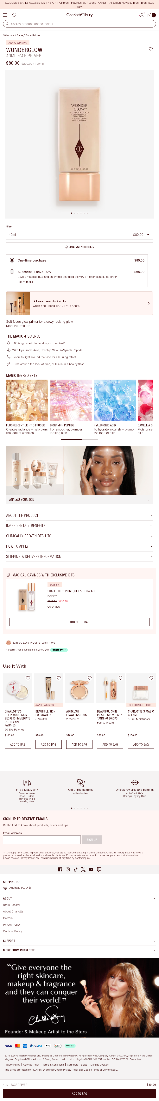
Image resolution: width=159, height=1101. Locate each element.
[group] (27, 407)
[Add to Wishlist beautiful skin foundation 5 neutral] (59, 678)
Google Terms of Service (97, 1069)
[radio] (12, 260)
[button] (7, 23)
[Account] (142, 14)
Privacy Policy (27, 858)
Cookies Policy (12, 931)
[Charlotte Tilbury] (80, 15)
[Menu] (5, 15)
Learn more (25, 281)
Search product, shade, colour (32, 24)
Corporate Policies (77, 1064)
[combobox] (79, 234)
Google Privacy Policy (66, 1069)
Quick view (54, 606)
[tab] (71, 213)
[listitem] (79, 144)
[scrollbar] (79, 439)
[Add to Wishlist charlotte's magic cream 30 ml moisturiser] (151, 678)
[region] (79, 601)
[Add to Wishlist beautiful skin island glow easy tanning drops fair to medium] (120, 678)
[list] (79, 144)
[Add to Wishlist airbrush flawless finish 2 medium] (89, 678)
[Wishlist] (14, 15)
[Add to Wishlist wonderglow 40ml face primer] (151, 49)
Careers (8, 918)
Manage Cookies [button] (100, 1064)
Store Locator (11, 904)
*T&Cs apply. (10, 852)
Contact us (135, 1059)
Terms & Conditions (53, 1064)
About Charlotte (13, 911)
